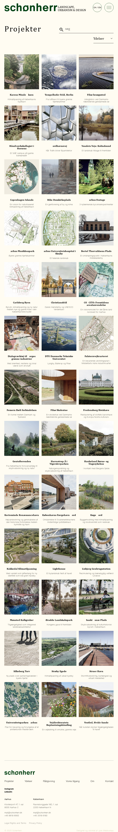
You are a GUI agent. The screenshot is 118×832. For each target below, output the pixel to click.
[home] (30, 7)
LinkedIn (8, 791)
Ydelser (28, 781)
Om (92, 781)
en (99, 7)
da (95, 7)
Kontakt (109, 781)
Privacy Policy (35, 823)
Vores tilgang (73, 781)
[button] (108, 7)
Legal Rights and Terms (15, 823)
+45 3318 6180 (40, 815)
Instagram (9, 788)
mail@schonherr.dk (13, 812)
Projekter (9, 781)
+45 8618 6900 (11, 815)
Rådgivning (49, 781)
